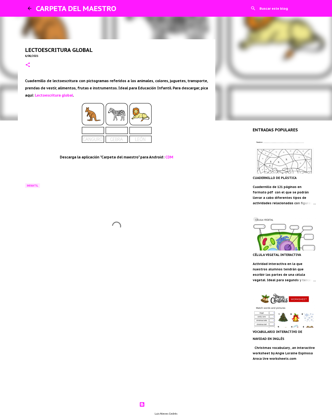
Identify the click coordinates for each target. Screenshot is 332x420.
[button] (27, 65)
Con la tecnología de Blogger (169, 404)
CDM (169, 157)
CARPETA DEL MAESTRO (76, 8)
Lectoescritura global (54, 95)
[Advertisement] (116, 282)
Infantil (32, 185)
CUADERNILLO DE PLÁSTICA (275, 178)
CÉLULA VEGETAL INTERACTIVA (277, 255)
